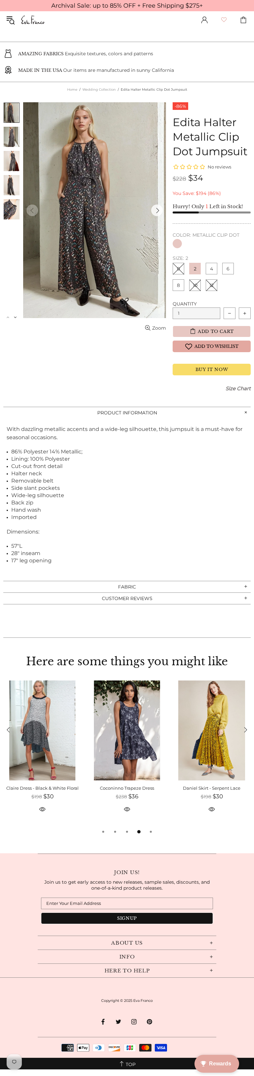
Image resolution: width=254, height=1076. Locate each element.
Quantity (185, 304)
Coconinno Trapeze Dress (127, 788)
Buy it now (211, 369)
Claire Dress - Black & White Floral (42, 788)
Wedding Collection (99, 89)
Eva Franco (32, 20)
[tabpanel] (42, 754)
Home (72, 89)
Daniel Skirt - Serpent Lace (211, 788)
